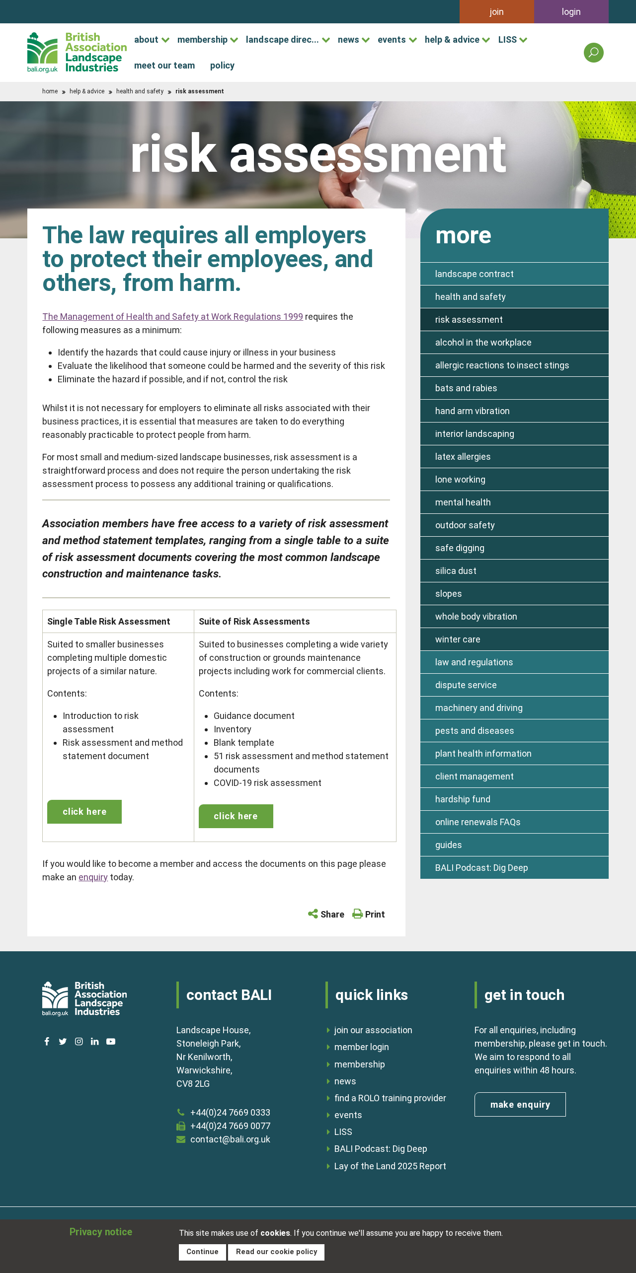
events (392, 39)
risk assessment (469, 319)
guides (448, 845)
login (571, 11)
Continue (202, 1251)
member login (361, 1047)
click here (85, 811)
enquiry (93, 877)
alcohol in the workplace (483, 342)
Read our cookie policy (276, 1251)
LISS (507, 39)
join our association (373, 1030)
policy (222, 65)
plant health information (483, 753)
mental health (463, 502)
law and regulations (474, 662)
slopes (448, 593)
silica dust (456, 571)
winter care (457, 639)
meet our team (164, 65)
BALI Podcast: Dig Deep (481, 867)
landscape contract (474, 274)
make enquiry (520, 1104)
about (146, 39)
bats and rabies (466, 388)
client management (474, 776)
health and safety (139, 91)
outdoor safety (465, 525)
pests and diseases (474, 730)
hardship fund (462, 799)
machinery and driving (479, 708)
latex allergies (463, 456)
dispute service (466, 685)
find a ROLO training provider (390, 1098)
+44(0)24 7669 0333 (230, 1112)
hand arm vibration (472, 411)
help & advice (452, 39)
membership (202, 39)
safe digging (459, 548)
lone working (460, 479)
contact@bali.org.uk (230, 1139)
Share (332, 914)
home (50, 91)
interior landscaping (474, 433)
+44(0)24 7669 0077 (230, 1126)
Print (375, 914)
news (348, 39)
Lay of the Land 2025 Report (390, 1166)
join (497, 11)
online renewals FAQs (478, 822)
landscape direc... (282, 39)
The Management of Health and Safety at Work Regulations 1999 (172, 316)
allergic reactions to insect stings (502, 365)
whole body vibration (476, 616)
